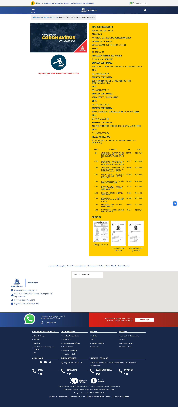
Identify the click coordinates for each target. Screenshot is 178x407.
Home (37, 17)
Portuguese (136, 3)
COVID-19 (54, 17)
